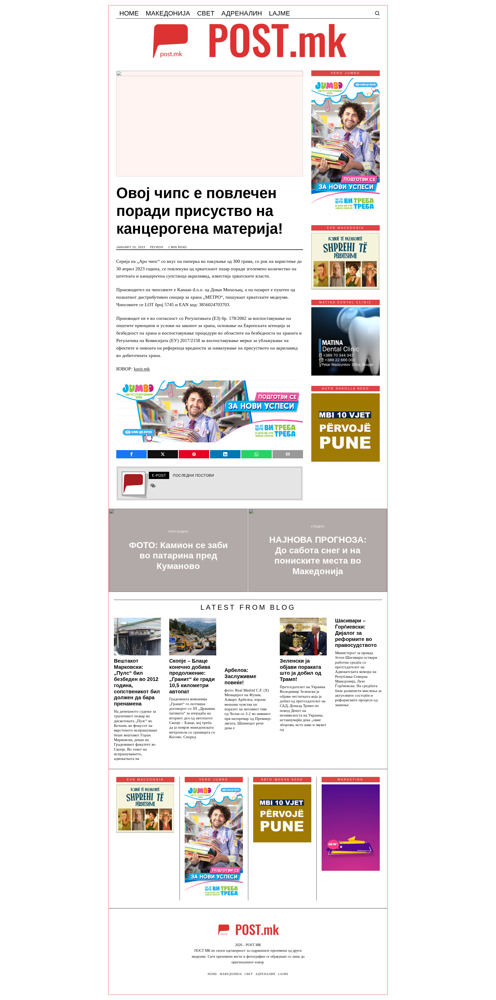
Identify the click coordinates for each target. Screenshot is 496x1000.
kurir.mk (142, 368)
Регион (156, 247)
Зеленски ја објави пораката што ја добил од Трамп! (300, 670)
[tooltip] (131, 454)
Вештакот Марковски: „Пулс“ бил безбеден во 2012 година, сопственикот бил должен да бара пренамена (137, 682)
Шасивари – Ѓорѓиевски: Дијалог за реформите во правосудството (356, 633)
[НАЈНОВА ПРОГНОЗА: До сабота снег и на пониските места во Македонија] (317, 550)
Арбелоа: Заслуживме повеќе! (240, 676)
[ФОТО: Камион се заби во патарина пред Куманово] (178, 550)
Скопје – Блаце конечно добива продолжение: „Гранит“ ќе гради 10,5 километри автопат (192, 676)
